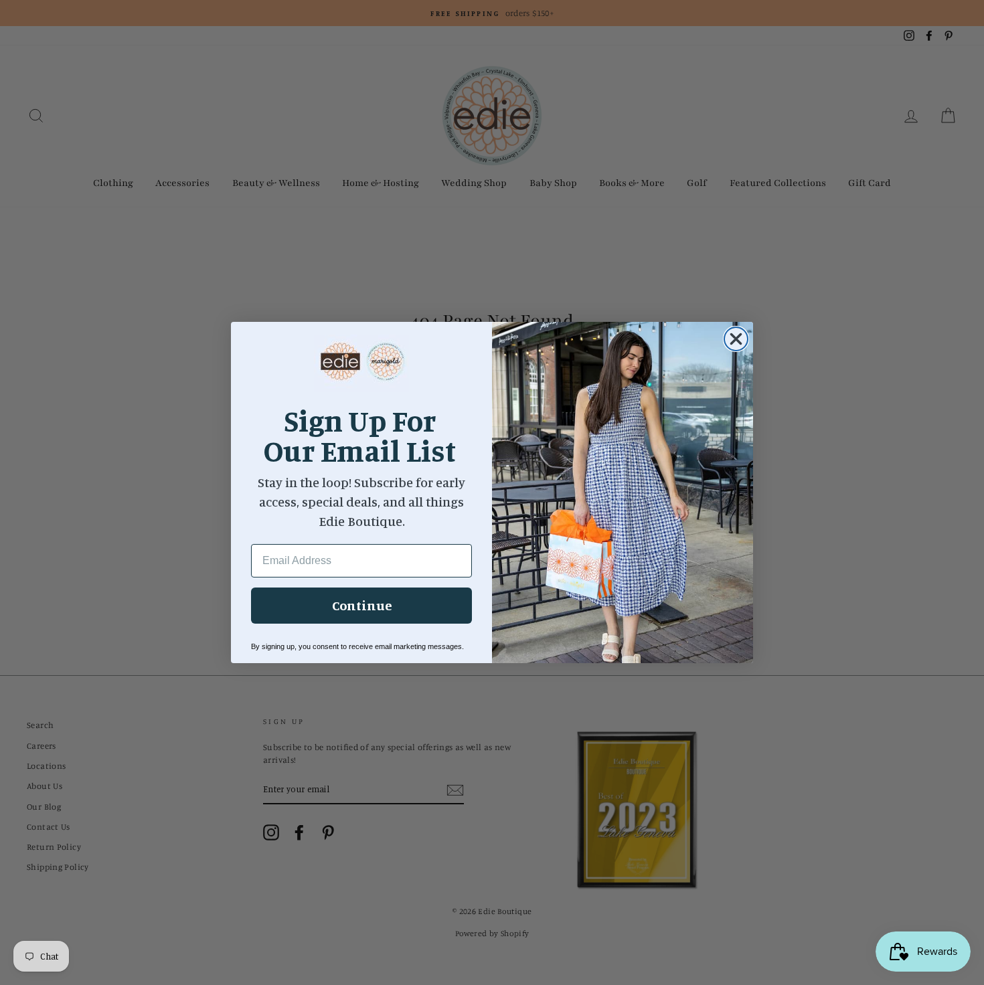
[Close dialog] (736, 339)
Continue (362, 605)
